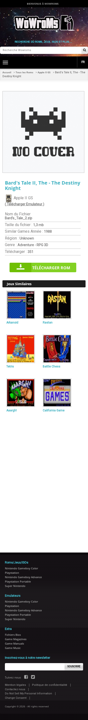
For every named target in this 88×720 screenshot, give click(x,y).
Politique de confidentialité (49, 685)
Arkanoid (12, 322)
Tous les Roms (24, 72)
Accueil (6, 72)
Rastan (48, 322)
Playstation (12, 572)
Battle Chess (51, 366)
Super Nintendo (15, 586)
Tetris (10, 366)
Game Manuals (14, 643)
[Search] (84, 50)
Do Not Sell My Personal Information (28, 693)
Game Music (13, 648)
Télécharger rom (51, 268)
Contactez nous (15, 689)
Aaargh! (11, 410)
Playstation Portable (18, 581)
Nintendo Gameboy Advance (23, 577)
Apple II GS (44, 72)
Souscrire (73, 666)
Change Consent (15, 697)
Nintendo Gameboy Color (21, 568)
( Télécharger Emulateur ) (24, 204)
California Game (54, 410)
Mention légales (15, 685)
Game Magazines (15, 639)
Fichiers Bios (13, 635)
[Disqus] (44, 480)
